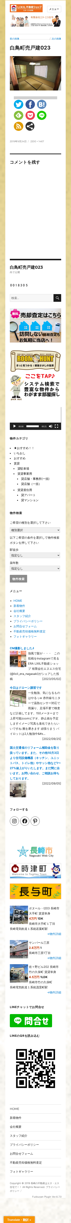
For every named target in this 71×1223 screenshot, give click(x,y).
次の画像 (56, 38)
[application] (35, 418)
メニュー (54, 8)
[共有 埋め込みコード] (29, 126)
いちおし (19, 453)
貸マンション (30, 500)
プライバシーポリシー (28, 621)
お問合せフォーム (25, 626)
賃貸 (17, 463)
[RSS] (18, 126)
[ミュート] (50, 426)
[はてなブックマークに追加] (41, 104)
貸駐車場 (23, 468)
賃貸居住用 (24, 490)
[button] (35, 418)
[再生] (14, 426)
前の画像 (14, 38)
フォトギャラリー (25, 636)
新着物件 (19, 606)
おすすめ (19, 458)
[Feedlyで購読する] (18, 115)
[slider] (32, 426)
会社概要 (19, 611)
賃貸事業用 (24, 473)
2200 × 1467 (37, 141)
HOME (17, 600)
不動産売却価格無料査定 (29, 631)
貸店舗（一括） (31, 484)
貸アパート (28, 495)
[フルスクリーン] (56, 426)
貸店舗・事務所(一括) (35, 479)
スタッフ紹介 (22, 616)
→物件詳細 (54, 934)
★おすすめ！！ (24, 448)
